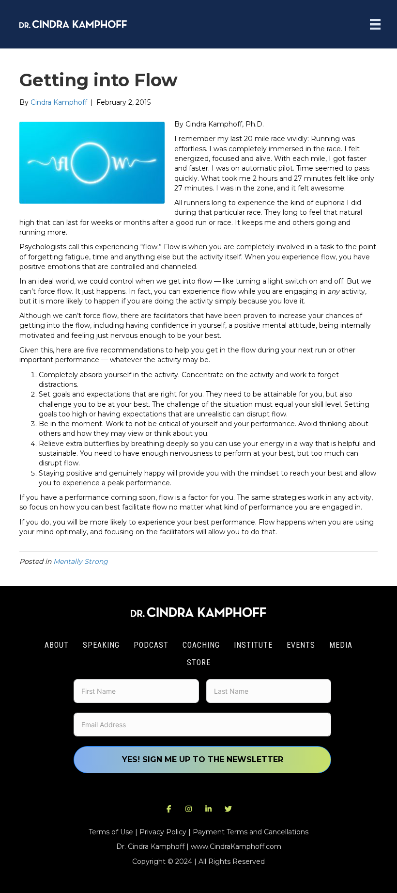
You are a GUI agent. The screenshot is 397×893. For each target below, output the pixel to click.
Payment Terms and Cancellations (250, 832)
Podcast (151, 645)
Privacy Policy (162, 832)
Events (301, 645)
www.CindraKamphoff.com (236, 846)
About (57, 645)
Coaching (201, 645)
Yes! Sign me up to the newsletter (202, 759)
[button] (169, 808)
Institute (253, 645)
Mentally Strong (80, 561)
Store (199, 662)
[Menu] (375, 24)
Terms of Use (111, 832)
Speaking (101, 645)
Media (340, 645)
